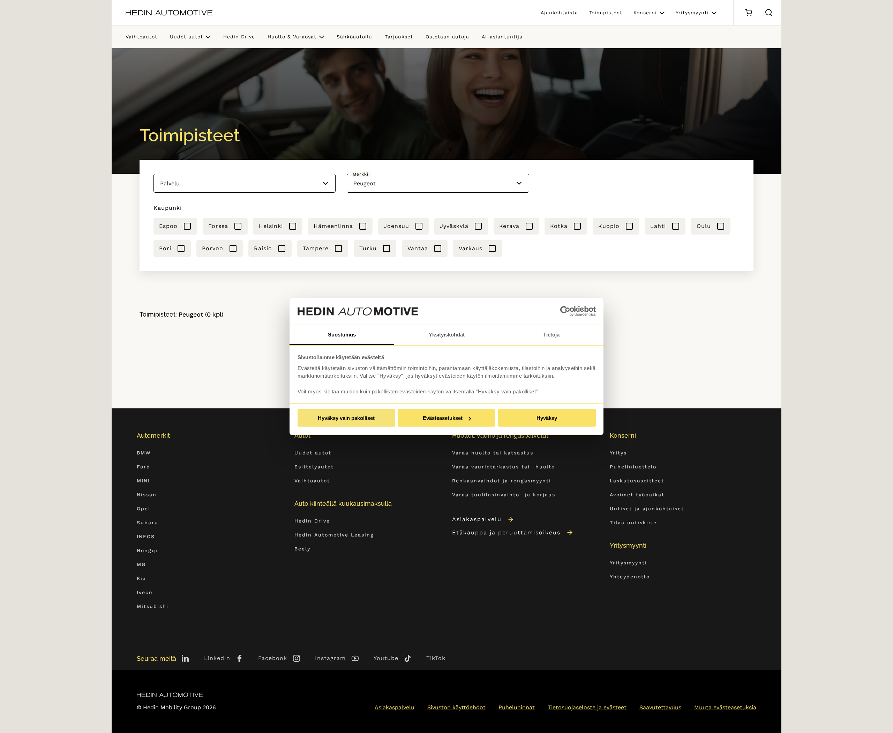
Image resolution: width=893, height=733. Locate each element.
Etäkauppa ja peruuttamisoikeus (506, 532)
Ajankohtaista (559, 12)
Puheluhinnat (516, 707)
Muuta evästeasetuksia (725, 707)
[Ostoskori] (748, 12)
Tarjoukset (399, 36)
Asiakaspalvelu (477, 519)
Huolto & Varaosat (292, 36)
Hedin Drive (239, 36)
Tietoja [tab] (551, 334)
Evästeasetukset (443, 418)
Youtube (386, 658)
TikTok (435, 658)
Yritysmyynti (692, 12)
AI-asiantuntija (502, 36)
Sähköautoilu (354, 36)
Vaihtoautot (141, 36)
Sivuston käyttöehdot (456, 707)
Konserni (645, 12)
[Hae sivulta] (768, 12)
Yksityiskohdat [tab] (447, 334)
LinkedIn (217, 658)
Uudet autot (186, 36)
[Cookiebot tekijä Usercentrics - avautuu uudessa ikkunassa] (565, 311)
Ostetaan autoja (447, 36)
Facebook (272, 658)
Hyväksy (546, 418)
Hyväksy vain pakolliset (346, 418)
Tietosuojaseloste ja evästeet (587, 707)
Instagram (330, 658)
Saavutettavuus (660, 707)
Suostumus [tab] (342, 334)
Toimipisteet (605, 12)
